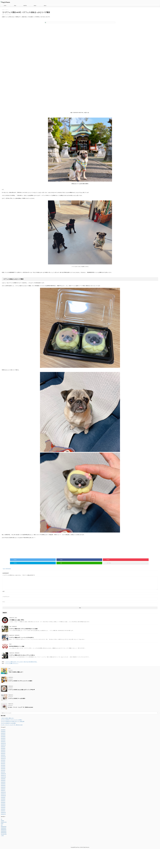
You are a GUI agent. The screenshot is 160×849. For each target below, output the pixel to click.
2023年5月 (3, 738)
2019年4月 (3, 805)
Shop (15, 5)
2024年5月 (3, 733)
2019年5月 (3, 804)
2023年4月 (3, 739)
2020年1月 (3, 790)
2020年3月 (3, 787)
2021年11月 (3, 758)
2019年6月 (3, 802)
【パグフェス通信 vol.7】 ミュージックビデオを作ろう (21, 637)
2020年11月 (3, 775)
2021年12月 (3, 756)
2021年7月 (3, 763)
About (45, 5)
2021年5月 (3, 766)
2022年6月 (3, 748)
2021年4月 (3, 768)
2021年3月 (3, 770)
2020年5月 (3, 783)
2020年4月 (3, 785)
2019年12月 (3, 792)
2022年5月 (3, 750)
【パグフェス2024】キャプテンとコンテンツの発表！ (20, 680)
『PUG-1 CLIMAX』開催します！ (15, 672)
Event (4, 568)
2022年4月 (3, 751)
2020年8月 (3, 780)
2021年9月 (3, 760)
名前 (3, 591)
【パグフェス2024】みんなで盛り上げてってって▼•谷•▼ (21, 689)
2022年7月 (3, 746)
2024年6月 (3, 731)
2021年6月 (3, 765)
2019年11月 (3, 793)
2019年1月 (3, 810)
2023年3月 (3, 741)
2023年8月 (3, 734)
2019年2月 (3, 809)
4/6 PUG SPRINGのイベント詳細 (16, 646)
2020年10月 (3, 777)
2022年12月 (3, 743)
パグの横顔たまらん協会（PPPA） (17, 620)
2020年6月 (3, 782)
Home (5, 5)
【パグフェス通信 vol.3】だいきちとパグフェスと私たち (22, 655)
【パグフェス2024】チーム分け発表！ (17, 698)
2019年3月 (3, 807)
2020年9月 (3, 778)
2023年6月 (3, 736)
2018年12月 (3, 812)
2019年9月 (3, 797)
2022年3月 (3, 753)
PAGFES (25, 5)
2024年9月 (3, 729)
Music (35, 5)
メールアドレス (5, 596)
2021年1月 (3, 771)
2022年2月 (3, 755)
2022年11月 (3, 744)
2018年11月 (3, 814)
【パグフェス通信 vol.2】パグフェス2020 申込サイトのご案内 (23, 628)
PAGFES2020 (8, 568)
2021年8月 (3, 761)
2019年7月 (3, 800)
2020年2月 (3, 788)
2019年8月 (3, 798)
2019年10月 (3, 795)
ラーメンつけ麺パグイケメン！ (11, 663)
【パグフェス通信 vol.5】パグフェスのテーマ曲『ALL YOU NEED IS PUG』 (21, 661)
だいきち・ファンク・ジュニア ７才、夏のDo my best (20, 707)
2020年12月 (3, 773)
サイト (3, 601)
